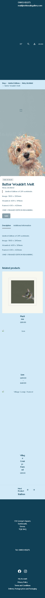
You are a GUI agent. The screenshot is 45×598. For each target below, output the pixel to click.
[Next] (34, 490)
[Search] (28, 44)
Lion (22, 374)
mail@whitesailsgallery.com (30, 5)
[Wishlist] (34, 44)
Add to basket (22, 295)
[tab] (6, 225)
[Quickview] (23, 411)
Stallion (21, 494)
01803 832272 (24, 2)
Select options (22, 354)
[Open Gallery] (21, 110)
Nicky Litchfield (8, 188)
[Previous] (28, 490)
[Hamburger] (21, 44)
